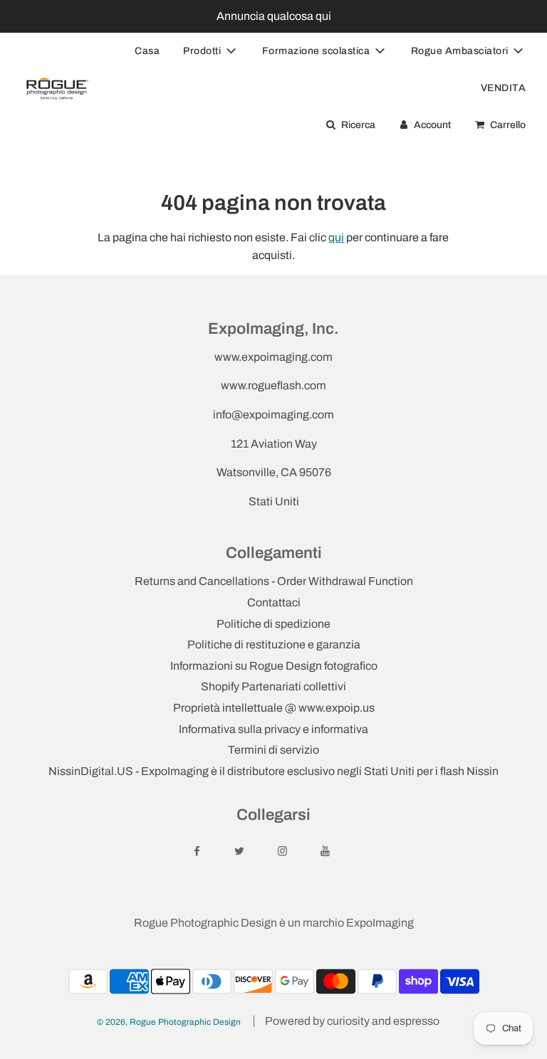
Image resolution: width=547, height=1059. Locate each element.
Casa (147, 51)
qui (336, 237)
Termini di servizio (273, 750)
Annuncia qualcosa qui (274, 16)
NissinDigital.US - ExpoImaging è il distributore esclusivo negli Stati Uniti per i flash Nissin (273, 771)
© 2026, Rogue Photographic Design (169, 1022)
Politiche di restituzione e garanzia (273, 644)
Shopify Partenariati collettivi (273, 686)
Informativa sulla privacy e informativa (273, 729)
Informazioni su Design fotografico (273, 666)
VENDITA (503, 88)
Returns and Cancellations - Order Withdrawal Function (274, 581)
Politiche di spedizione (273, 624)
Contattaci (274, 602)
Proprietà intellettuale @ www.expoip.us (274, 708)
